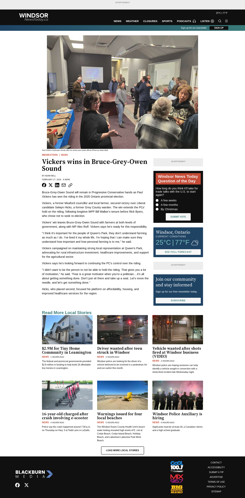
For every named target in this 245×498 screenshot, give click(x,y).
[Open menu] (226, 21)
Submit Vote (178, 217)
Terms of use (216, 482)
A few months (169, 204)
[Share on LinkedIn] (57, 185)
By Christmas (169, 209)
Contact (216, 462)
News (64, 155)
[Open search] (220, 21)
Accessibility (216, 467)
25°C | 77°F (222, 13)
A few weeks (169, 200)
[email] (64, 185)
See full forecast (178, 252)
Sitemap (216, 491)
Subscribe (178, 300)
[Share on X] (50, 185)
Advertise (216, 477)
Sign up (219, 28)
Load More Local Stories (122, 450)
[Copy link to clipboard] (70, 185)
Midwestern (50, 155)
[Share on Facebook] (44, 185)
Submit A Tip (216, 472)
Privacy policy (216, 487)
